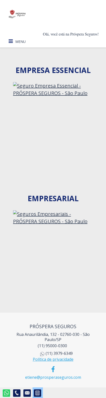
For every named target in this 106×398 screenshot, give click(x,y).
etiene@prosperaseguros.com (53, 377)
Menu (20, 41)
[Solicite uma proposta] (38, 393)
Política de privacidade (53, 359)
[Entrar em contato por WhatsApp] (7, 393)
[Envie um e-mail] (27, 393)
